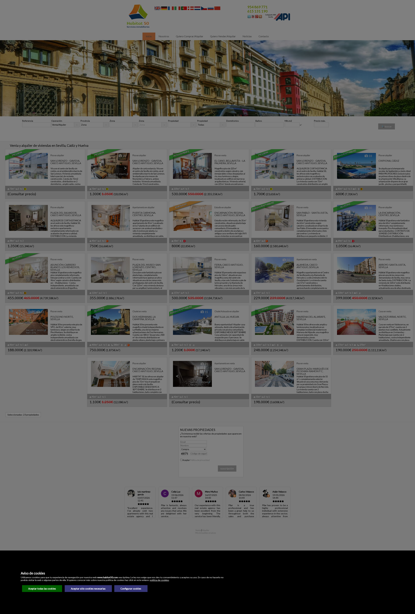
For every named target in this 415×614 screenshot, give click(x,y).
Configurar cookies (130, 588)
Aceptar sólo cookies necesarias (88, 588)
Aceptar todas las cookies (42, 588)
